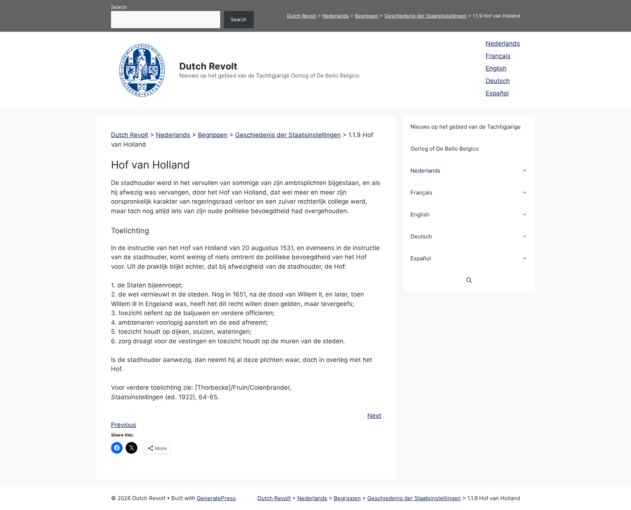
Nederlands (503, 43)
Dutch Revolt (208, 66)
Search (119, 7)
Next (374, 415)
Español (497, 93)
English (496, 68)
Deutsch (498, 80)
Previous (123, 424)
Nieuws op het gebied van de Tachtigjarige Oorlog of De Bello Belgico (465, 137)
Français (498, 56)
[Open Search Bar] (469, 280)
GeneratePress (216, 498)
